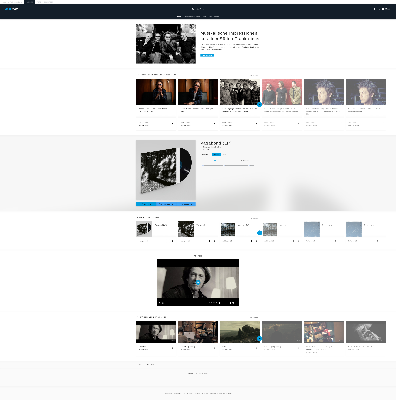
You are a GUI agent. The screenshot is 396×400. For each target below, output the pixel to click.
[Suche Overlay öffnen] (379, 9)
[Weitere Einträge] (259, 104)
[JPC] (251, 165)
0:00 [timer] (210, 303)
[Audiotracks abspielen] (168, 241)
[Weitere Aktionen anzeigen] (172, 124)
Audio (216, 154)
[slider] (186, 303)
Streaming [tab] (245, 160)
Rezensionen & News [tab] (192, 16)
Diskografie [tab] (207, 16)
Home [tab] (178, 16)
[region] (198, 282)
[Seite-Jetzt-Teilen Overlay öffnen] (374, 9)
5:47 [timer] (215, 303)
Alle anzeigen (254, 75)
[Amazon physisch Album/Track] (236, 165)
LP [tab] (215, 160)
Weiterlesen (207, 55)
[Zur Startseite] (97, 10)
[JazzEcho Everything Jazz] (212, 165)
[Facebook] (198, 379)
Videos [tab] (217, 16)
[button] (198, 282)
